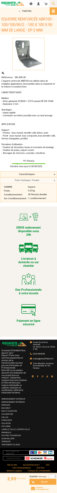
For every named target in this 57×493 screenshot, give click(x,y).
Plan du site (12, 465)
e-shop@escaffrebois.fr (43, 359)
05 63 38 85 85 (39, 354)
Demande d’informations (42, 488)
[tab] (28, 174)
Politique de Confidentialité (39, 471)
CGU (48, 465)
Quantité (38, 476)
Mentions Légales (14, 471)
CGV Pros (40, 468)
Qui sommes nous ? (31, 465)
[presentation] (28, 174)
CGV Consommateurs (21, 468)
